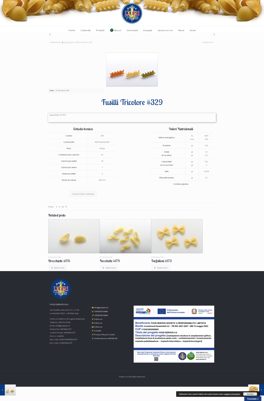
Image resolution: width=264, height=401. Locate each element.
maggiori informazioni (232, 394)
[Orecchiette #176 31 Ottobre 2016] (8, 389)
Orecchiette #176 (59, 261)
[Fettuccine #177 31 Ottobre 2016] (256, 389)
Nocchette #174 (110, 261)
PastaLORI (68, 42)
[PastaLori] (132, 13)
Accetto (250, 394)
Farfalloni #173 (161, 261)
